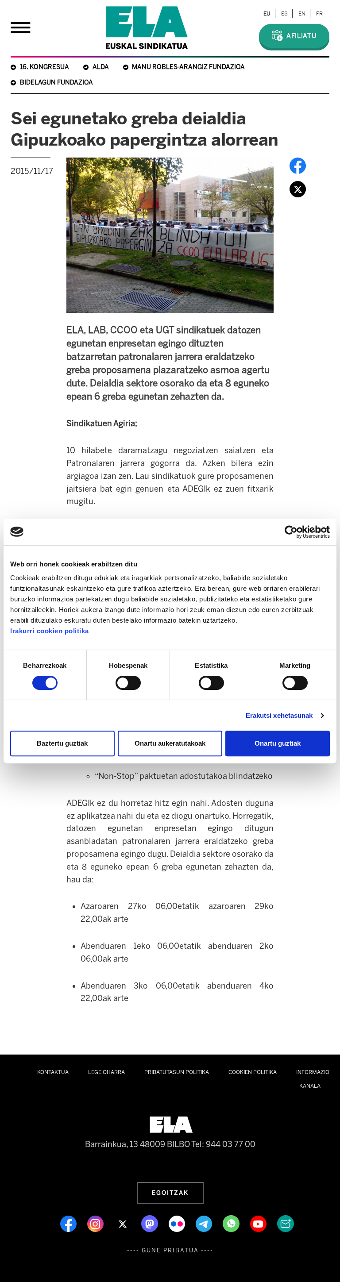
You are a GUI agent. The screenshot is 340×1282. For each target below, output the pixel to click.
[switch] (128, 683)
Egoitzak (170, 1192)
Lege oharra (106, 1072)
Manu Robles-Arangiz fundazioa (188, 67)
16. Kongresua (44, 67)
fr (319, 14)
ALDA (101, 67)
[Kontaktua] (285, 1223)
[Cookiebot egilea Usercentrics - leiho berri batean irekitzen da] (291, 532)
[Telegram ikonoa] (204, 1223)
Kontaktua (53, 1072)
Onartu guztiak (278, 743)
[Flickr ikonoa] (177, 1223)
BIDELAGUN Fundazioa (56, 82)
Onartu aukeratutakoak (170, 743)
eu (266, 14)
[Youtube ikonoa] (259, 1223)
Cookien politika (252, 1072)
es (284, 14)
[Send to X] (298, 189)
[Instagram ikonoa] (96, 1223)
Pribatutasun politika (176, 1072)
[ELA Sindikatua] (146, 27)
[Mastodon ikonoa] (150, 1223)
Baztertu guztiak (62, 743)
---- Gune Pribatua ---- (170, 1250)
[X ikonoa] (123, 1223)
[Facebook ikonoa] (69, 1223)
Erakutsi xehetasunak (279, 715)
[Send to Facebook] (298, 165)
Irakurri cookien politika (49, 631)
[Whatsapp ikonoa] (232, 1223)
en (301, 14)
